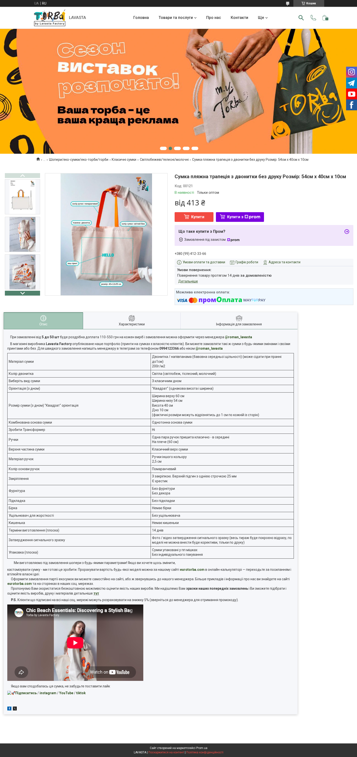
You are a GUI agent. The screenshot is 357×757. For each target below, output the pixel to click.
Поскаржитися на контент (166, 752)
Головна (141, 17)
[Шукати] (301, 18)
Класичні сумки (124, 159)
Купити (197, 217)
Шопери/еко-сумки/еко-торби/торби (78, 159)
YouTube (66, 693)
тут (96, 593)
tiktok (81, 693)
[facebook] (9, 709)
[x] (15, 709)
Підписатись (26, 693)
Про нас (213, 17)
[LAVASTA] (49, 17)
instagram (48, 693)
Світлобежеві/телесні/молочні (164, 159)
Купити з (235, 217)
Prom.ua (201, 748)
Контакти (239, 17)
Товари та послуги (176, 17)
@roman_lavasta (238, 337)
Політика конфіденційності (204, 752)
